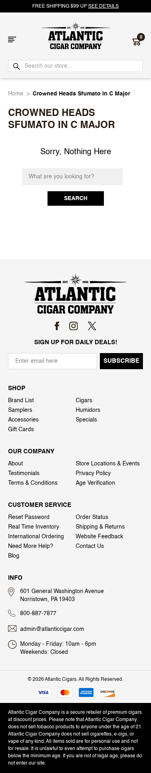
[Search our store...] (16, 67)
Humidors (88, 410)
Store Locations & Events (108, 464)
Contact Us (90, 546)
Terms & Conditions (33, 483)
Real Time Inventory (33, 527)
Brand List (21, 400)
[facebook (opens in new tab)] (57, 326)
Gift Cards (21, 429)
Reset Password (29, 517)
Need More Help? (30, 546)
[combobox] (75, 66)
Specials (86, 420)
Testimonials (23, 473)
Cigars (84, 400)
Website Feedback (99, 536)
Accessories (23, 420)
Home (15, 94)
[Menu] (12, 39)
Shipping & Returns (100, 527)
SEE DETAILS (103, 6)
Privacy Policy (93, 473)
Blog (13, 556)
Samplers (20, 410)
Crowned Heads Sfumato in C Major (81, 94)
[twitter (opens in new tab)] (92, 326)
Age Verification (95, 483)
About (15, 464)
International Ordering (36, 536)
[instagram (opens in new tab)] (73, 326)
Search (75, 198)
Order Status (92, 517)
